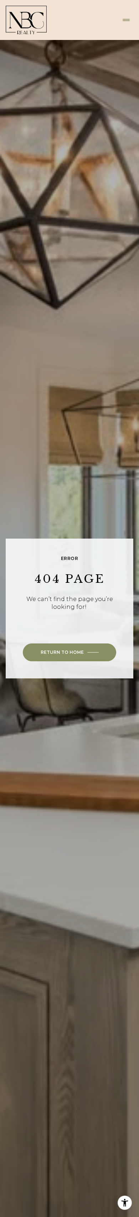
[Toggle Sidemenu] (126, 20)
